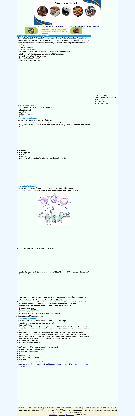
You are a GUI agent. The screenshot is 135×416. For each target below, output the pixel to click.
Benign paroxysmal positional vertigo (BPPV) (105, 98)
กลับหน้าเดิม (22, 364)
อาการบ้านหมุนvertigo (101, 95)
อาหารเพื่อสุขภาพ (93, 26)
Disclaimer (70, 415)
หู (26, 364)
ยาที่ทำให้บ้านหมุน (50, 364)
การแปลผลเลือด (62, 26)
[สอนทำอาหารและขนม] (53, 34)
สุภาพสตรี (52, 26)
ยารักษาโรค (79, 26)
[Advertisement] (54, 94)
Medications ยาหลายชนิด (102, 103)
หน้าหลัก (38, 26)
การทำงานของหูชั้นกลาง (36, 364)
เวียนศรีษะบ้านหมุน (63, 364)
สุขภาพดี (45, 26)
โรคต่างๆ (71, 26)
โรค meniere (74, 364)
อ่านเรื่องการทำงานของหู (25, 47)
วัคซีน (85, 26)
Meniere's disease (100, 101)
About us (62, 415)
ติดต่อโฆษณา (53, 415)
